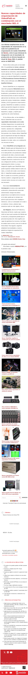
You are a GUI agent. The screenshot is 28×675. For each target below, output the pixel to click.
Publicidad (19, 662)
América (17, 6)
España (17, 5)
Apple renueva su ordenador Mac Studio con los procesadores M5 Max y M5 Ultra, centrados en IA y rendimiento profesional (15, 605)
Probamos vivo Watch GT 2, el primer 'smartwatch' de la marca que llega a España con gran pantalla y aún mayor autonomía (15, 635)
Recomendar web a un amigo (8, 553)
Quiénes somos (12, 662)
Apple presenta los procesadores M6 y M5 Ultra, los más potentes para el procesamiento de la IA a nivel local (15, 613)
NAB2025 (15, 239)
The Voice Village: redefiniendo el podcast (13, 585)
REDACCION (6, 235)
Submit (20, 497)
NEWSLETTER (19, 246)
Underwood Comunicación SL (8, 668)
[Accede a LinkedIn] (6, 672)
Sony (9, 59)
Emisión (18, 236)
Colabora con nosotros (6, 663)
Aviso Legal (24, 662)
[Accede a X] (2, 673)
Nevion (5, 53)
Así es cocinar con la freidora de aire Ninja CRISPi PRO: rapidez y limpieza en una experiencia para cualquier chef (15, 630)
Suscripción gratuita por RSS (8, 550)
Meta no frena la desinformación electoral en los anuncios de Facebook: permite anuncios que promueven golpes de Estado (14, 617)
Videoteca (7, 512)
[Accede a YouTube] (11, 672)
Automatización (11, 236)
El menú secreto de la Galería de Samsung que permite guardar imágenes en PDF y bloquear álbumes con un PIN (16, 622)
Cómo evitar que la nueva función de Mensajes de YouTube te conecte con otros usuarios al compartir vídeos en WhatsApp (15, 643)
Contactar (24, 663)
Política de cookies (4, 662)
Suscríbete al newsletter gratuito (9, 555)
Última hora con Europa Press (13, 600)
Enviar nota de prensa (16, 663)
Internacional (19, 8)
